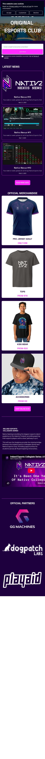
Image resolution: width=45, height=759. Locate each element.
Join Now (22, 52)
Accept (9, 13)
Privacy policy (14, 6)
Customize (22, 13)
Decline (36, 13)
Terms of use (26, 6)
